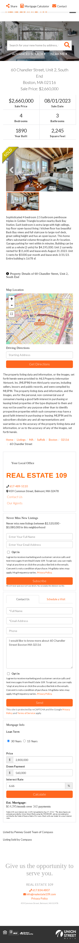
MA (31, 439)
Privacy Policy (44, 572)
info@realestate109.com (41, 894)
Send (39, 702)
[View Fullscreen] (12, 314)
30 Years (16, 741)
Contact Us (14, 497)
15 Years (32, 741)
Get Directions (39, 364)
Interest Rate (14, 779)
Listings (21, 439)
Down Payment (15, 766)
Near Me (57, 54)
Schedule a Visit (56, 599)
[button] (67, 45)
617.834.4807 (41, 890)
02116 (65, 439)
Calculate (39, 794)
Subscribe (39, 581)
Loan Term (12, 731)
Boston (53, 439)
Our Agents (14, 503)
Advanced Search (27, 54)
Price (9, 753)
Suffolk (41, 439)
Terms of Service (26, 713)
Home (9, 439)
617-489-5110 (19, 486)
